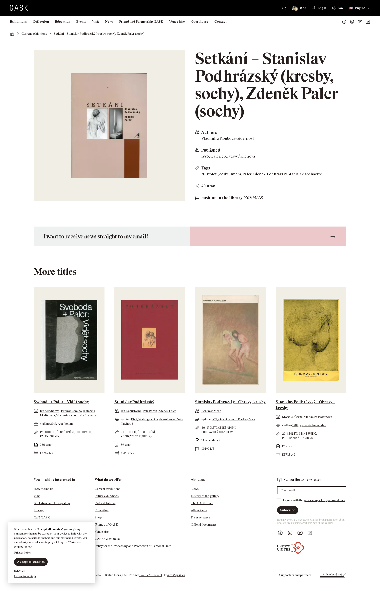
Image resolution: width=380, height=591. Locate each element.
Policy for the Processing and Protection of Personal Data (133, 546)
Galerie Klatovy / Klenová (232, 156)
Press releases (200, 517)
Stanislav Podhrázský (134, 402)
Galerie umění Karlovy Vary (236, 419)
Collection (41, 21)
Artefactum (65, 424)
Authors (209, 132)
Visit (95, 21)
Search (284, 8)
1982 (295, 425)
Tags (205, 168)
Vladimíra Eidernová (318, 417)
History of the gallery (205, 496)
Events (81, 21)
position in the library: (222, 197)
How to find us (43, 489)
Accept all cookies (31, 562)
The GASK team (202, 503)
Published (210, 150)
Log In (322, 8)
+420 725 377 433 (150, 575)
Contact (220, 21)
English (360, 8)
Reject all (19, 570)
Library (39, 510)
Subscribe (287, 510)
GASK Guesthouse (107, 539)
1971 (214, 419)
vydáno (45, 424)
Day (340, 8)
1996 (205, 156)
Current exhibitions (34, 33)
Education (62, 21)
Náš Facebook (344, 22)
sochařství (314, 174)
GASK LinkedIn (368, 22)
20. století (209, 174)
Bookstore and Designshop (52, 503)
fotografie (83, 432)
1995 (134, 419)
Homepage (12, 34)
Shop (98, 517)
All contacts (199, 510)
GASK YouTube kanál (360, 22)
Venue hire (177, 21)
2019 (53, 424)
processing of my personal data (324, 500)
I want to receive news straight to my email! (96, 236)
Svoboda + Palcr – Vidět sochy (61, 402)
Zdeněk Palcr (167, 411)
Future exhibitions (107, 496)
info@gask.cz (176, 575)
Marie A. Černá (292, 417)
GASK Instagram (352, 22)
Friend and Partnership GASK (141, 21)
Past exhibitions (105, 503)
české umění (230, 174)
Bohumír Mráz (211, 411)
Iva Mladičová (49, 411)
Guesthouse (199, 21)
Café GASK (42, 517)
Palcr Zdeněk (254, 174)
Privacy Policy (22, 552)
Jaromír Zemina (71, 411)
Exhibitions (18, 21)
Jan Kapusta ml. (131, 411)
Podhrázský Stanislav (285, 174)
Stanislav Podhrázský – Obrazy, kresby (230, 402)
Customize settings (25, 576)
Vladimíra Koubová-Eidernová (228, 138)
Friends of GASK (106, 524)
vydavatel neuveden (313, 425)
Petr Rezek (150, 411)
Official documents (203, 524)
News (109, 21)
